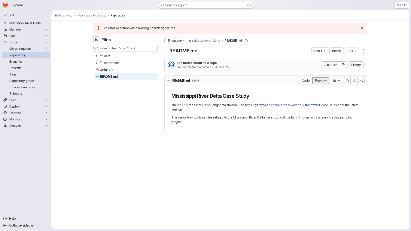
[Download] (361, 80)
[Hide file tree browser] (96, 39)
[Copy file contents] (347, 80)
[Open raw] (354, 80)
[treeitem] (126, 56)
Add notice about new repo (197, 63)
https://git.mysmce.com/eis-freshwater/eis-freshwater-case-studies (292, 105)
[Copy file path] (246, 40)
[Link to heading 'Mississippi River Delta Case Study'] (252, 96)
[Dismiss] (362, 28)
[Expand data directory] (96, 56)
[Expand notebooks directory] (96, 62)
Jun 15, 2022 (221, 67)
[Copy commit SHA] (343, 64)
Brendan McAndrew (189, 67)
